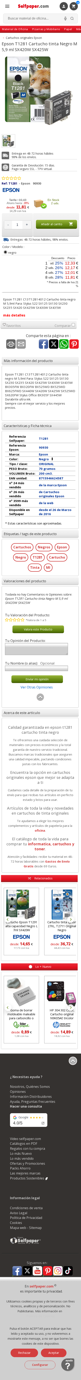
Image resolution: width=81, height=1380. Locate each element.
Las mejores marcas (25, 1173)
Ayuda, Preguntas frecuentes (32, 1101)
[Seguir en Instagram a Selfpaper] (58, 1271)
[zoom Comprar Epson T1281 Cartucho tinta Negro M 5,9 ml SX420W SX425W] (8, 141)
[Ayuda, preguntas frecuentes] (68, 1370)
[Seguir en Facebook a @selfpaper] (17, 1271)
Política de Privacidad (26, 1217)
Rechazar (24, 1353)
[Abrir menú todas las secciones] (7, 6)
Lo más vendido (22, 1158)
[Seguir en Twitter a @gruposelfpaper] (27, 1271)
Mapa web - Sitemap (26, 1227)
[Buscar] (72, 18)
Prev (8, 919)
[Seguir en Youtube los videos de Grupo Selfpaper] (37, 1271)
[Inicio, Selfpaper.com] (33, 6)
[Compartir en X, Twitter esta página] (53, 344)
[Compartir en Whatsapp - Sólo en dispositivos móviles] (64, 344)
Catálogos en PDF (23, 1143)
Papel (68, 29)
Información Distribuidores (31, 1096)
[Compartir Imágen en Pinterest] (74, 344)
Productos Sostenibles (27, 1178)
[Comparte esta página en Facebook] (43, 344)
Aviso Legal (18, 1213)
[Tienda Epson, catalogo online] (11, 193)
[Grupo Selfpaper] (25, 1243)
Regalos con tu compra (27, 1148)
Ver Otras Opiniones (37, 687)
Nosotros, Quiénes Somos (30, 1086)
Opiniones (18, 1091)
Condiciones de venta (26, 1208)
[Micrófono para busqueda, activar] (65, 18)
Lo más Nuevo (21, 1153)
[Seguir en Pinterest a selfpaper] (47, 1271)
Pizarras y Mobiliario (46, 29)
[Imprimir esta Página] (11, 344)
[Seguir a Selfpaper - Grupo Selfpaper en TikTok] (68, 1271)
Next (70, 919)
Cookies (16, 1222)
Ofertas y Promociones (27, 1163)
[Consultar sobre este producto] (21, 344)
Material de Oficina (15, 29)
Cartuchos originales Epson (24, 38)
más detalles (14, 315)
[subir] (40, 700)
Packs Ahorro (20, 1168)
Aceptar (53, 1353)
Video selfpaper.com (25, 1138)
